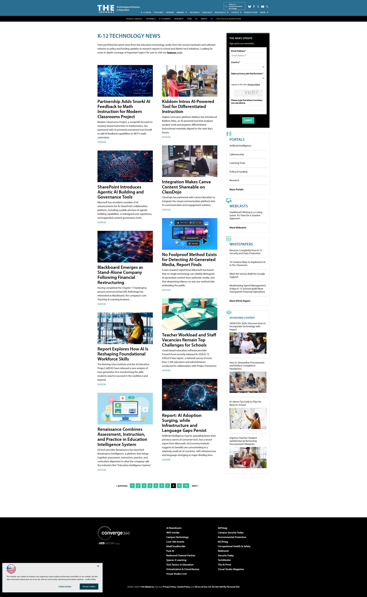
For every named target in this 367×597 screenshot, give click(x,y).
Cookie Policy (183, 586)
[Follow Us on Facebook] (254, 6)
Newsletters (251, 12)
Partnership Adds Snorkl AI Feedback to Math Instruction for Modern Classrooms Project (123, 108)
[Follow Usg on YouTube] (262, 6)
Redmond (223, 550)
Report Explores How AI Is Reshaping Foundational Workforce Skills (122, 354)
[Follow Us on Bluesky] (249, 6)
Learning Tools (237, 163)
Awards (180, 12)
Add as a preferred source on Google (236, 6)
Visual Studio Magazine (231, 569)
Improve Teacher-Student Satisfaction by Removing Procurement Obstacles (243, 441)
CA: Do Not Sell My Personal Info (224, 586)
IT (212, 19)
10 (186, 485)
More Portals (237, 189)
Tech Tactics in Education (180, 564)
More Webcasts (238, 227)
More (263, 12)
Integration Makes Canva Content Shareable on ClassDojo (186, 186)
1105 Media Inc (146, 586)
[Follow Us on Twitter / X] (258, 6)
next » (195, 485)
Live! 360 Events (175, 541)
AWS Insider (172, 532)
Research (195, 12)
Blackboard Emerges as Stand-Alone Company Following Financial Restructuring (120, 274)
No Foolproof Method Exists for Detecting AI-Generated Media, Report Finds (189, 259)
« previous (122, 485)
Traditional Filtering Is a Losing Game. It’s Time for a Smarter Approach (246, 215)
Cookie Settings (64, 586)
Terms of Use (201, 586)
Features (158, 12)
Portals (237, 139)
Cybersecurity (237, 154)
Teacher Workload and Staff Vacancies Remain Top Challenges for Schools (189, 340)
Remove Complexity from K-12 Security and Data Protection (246, 252)
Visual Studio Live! (176, 573)
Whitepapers (241, 243)
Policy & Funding (238, 171)
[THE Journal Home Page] (118, 8)
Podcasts (207, 12)
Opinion (170, 12)
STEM (189, 19)
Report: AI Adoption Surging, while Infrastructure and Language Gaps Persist (184, 422)
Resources (220, 12)
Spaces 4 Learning (176, 560)
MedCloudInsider (175, 546)
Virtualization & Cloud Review (182, 569)
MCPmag (223, 541)
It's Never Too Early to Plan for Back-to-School (245, 403)
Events (235, 12)
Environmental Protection (232, 537)
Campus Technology (177, 537)
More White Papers (240, 300)
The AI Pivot (224, 564)
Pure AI (170, 550)
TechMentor (224, 560)
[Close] (98, 566)
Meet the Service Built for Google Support (247, 275)
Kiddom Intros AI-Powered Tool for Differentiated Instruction (188, 106)
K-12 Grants (165, 19)
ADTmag (222, 528)
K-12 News (146, 12)
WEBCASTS (239, 205)
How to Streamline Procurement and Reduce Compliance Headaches (247, 365)
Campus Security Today (231, 532)
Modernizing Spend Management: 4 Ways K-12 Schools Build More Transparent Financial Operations (248, 288)
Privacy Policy (254, 84)
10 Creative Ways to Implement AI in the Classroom (247, 263)
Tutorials (151, 19)
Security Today (226, 555)
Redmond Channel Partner (180, 555)
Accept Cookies (89, 586)
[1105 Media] (114, 559)
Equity (204, 19)
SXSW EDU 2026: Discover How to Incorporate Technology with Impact (248, 326)
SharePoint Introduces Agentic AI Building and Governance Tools (120, 192)
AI (196, 19)
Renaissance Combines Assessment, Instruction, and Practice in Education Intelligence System (122, 436)
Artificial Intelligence (240, 145)
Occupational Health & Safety (234, 546)
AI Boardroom (173, 528)
